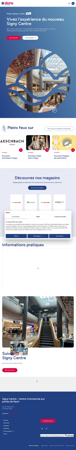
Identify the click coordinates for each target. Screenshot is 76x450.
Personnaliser (37, 236)
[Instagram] (42, 428)
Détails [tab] (38, 216)
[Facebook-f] (46, 428)
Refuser (16, 236)
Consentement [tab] (16, 216)
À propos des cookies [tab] (60, 216)
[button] (69, 3)
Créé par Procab (69, 445)
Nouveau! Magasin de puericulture (61, 157)
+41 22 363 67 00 (13, 413)
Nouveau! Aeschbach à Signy (9, 157)
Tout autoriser (59, 236)
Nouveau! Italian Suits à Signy (34, 157)
